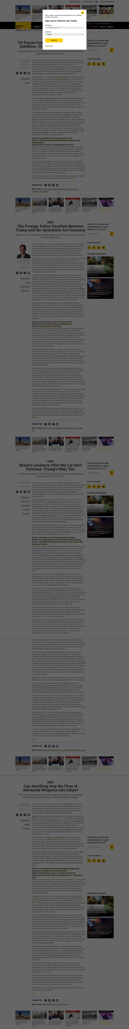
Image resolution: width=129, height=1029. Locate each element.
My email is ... (49, 25)
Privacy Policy (49, 46)
